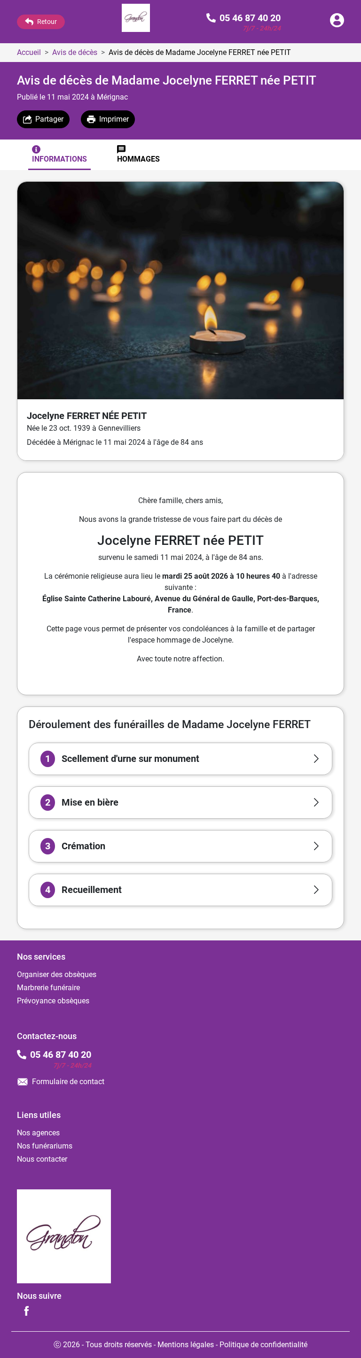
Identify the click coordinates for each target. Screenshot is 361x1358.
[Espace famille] (337, 24)
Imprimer (114, 119)
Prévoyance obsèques (53, 1000)
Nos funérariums (44, 1145)
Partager (49, 119)
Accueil (29, 52)
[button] (180, 759)
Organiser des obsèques (56, 974)
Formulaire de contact (68, 1081)
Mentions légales (185, 1344)
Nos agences (38, 1132)
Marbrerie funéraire (48, 987)
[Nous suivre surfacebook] (26, 1310)
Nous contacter (42, 1159)
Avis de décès (74, 52)
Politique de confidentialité (263, 1344)
